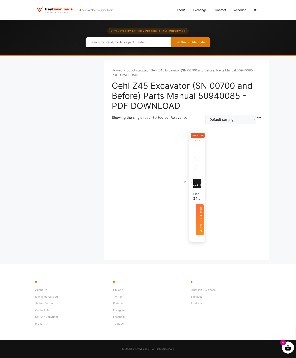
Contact (220, 10)
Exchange (200, 10)
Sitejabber (197, 296)
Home (116, 70)
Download (201, 219)
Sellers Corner (44, 303)
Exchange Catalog (46, 296)
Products (196, 303)
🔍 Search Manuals (191, 42)
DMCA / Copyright (46, 316)
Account (240, 10)
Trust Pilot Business (203, 289)
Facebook (119, 316)
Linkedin (118, 289)
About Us (41, 289)
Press (38, 323)
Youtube (118, 323)
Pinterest (119, 303)
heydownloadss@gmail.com (97, 9)
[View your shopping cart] (255, 10)
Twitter (117, 296)
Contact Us (42, 310)
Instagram (119, 310)
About (180, 10)
